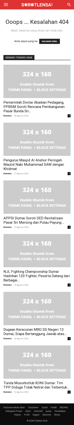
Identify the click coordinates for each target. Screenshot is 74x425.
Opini (28, 411)
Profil (26, 414)
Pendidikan (60, 411)
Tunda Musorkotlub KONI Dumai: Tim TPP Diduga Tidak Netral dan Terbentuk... (36, 385)
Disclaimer (33, 407)
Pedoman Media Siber (14, 407)
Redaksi (7, 115)
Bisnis (57, 414)
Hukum (17, 414)
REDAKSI (64, 407)
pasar (48, 411)
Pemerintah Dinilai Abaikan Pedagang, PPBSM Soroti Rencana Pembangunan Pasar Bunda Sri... (34, 106)
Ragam (36, 414)
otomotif (38, 411)
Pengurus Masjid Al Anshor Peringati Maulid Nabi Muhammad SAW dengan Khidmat (33, 164)
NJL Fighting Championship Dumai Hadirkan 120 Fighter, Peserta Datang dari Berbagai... (36, 275)
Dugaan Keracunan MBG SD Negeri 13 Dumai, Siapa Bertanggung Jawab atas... (35, 331)
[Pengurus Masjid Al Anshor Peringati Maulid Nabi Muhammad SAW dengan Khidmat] (37, 139)
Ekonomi (47, 414)
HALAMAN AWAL (49, 41)
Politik (54, 407)
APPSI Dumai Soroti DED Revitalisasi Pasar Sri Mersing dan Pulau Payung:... (34, 220)
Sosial (44, 407)
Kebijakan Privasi (14, 411)
